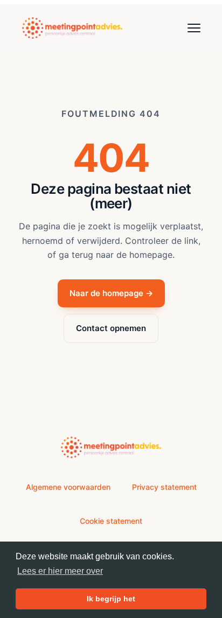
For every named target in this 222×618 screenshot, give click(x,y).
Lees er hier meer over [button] (60, 570)
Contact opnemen (111, 328)
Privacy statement (164, 486)
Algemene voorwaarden (68, 486)
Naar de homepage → (111, 293)
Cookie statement (111, 520)
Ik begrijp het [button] (111, 598)
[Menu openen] (194, 28)
